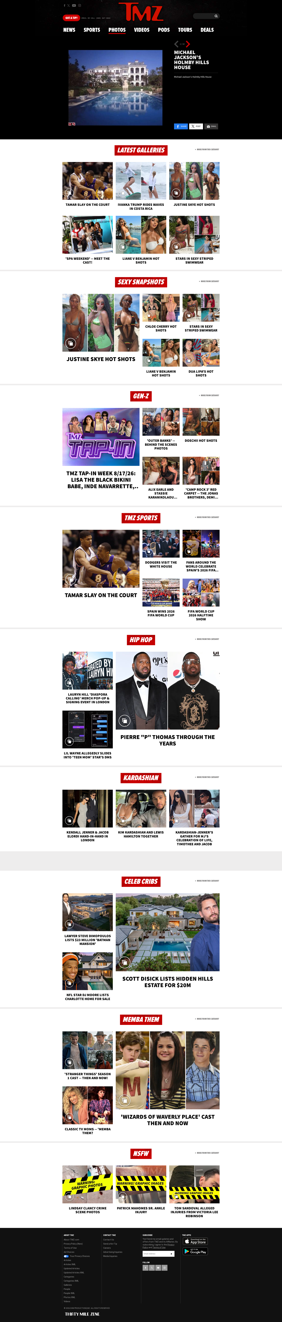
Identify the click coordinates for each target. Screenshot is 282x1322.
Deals (207, 30)
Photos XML (69, 1297)
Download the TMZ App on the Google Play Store (195, 1251)
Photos (117, 30)
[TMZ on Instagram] (79, 5)
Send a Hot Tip (110, 1244)
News (69, 30)
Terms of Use (70, 1248)
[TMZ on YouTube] (158, 1268)
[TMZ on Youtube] (74, 5)
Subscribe (171, 1254)
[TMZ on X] (69, 5)
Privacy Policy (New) (73, 1244)
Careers (107, 1248)
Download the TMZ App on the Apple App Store (195, 1241)
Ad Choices (69, 1252)
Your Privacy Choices (79, 1256)
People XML (69, 1293)
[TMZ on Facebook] (64, 5)
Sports (92, 30)
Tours (185, 30)
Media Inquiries (110, 1256)
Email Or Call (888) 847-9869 (96, 18)
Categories (69, 1277)
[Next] (188, 44)
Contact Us (108, 1240)
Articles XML (70, 1264)
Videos (141, 30)
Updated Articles (72, 1268)
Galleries (68, 1285)
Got (71, 18)
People (67, 1289)
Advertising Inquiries (112, 1252)
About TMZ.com (71, 1240)
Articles (67, 1260)
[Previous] (176, 44)
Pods (164, 30)
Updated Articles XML (74, 1272)
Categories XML (71, 1281)
